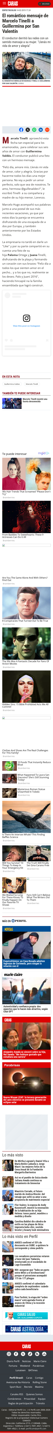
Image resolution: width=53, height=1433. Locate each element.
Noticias (26, 1361)
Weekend (25, 1365)
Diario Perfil (13, 1361)
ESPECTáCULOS (9, 10)
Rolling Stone (40, 1382)
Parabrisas (38, 1365)
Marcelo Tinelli (32, 384)
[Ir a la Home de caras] (13, 4)
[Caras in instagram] (9, 1354)
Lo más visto (12, 1155)
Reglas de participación (20, 1403)
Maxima (39, 1386)
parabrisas (26, 1066)
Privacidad (29, 1398)
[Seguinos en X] (23, 1354)
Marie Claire (40, 1361)
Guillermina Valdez (12, 384)
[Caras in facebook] (16, 1354)
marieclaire (26, 975)
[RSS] (37, 1354)
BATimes (33, 1370)
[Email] (47, 130)
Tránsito (40, 1403)
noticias (26, 929)
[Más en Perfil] (18, 921)
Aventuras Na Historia (18, 1382)
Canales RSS (16, 1394)
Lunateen (21, 1370)
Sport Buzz (15, 1386)
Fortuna (13, 1365)
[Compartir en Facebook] (21, 130)
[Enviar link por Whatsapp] (34, 130)
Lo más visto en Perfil (20, 1236)
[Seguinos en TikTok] (30, 1354)
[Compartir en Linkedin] (41, 130)
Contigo (39, 1377)
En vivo (45, 4)
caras (26, 1020)
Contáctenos (14, 1398)
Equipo (42, 1398)
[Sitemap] (44, 1354)
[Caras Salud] (26, 1318)
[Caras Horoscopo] (26, 1331)
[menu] (4, 3)
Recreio (28, 1386)
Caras (29, 1377)
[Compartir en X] (28, 130)
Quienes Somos (34, 1394)
